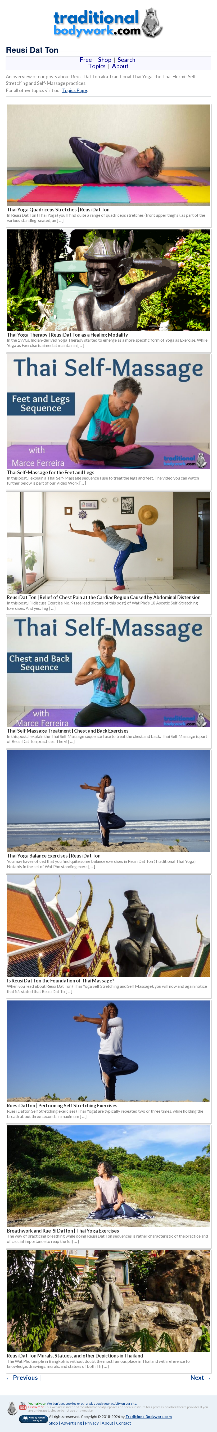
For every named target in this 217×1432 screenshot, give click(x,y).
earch (127, 59)
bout (120, 65)
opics (98, 65)
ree (87, 59)
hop (106, 59)
